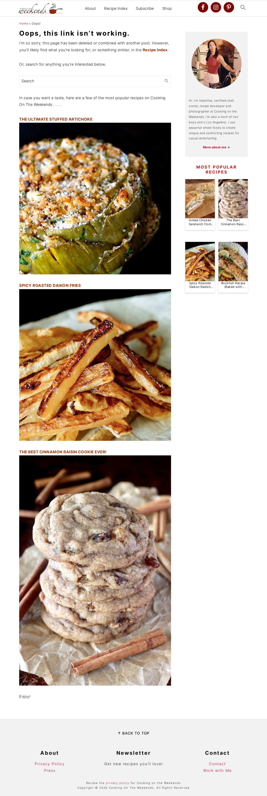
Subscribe (145, 8)
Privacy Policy (50, 764)
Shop (167, 8)
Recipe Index (115, 8)
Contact (217, 764)
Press (49, 770)
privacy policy (117, 783)
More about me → (216, 147)
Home (23, 23)
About (90, 8)
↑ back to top (133, 733)
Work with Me (217, 770)
